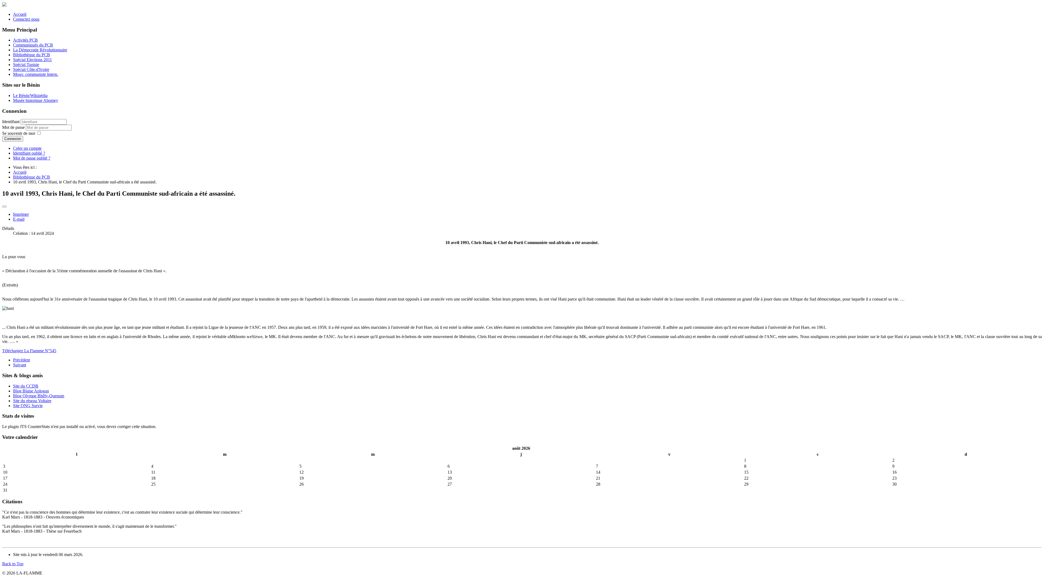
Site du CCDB (25, 386)
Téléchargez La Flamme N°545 (29, 350)
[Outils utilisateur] (4, 206)
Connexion (12, 139)
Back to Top (12, 563)
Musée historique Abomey (35, 100)
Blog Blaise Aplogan (31, 391)
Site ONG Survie (28, 405)
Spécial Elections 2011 (32, 59)
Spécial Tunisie (26, 64)
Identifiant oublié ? (29, 153)
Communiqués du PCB (33, 45)
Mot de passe (14, 127)
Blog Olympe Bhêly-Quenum (38, 396)
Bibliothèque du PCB (31, 54)
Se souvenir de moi (18, 133)
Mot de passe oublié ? (31, 158)
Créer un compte (27, 148)
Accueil (19, 14)
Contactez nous (26, 19)
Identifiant (11, 121)
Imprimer (21, 214)
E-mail (18, 219)
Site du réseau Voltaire (32, 400)
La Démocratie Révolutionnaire (40, 50)
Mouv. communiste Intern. (35, 74)
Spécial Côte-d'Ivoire (31, 69)
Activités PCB (25, 40)
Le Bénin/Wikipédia (30, 95)
